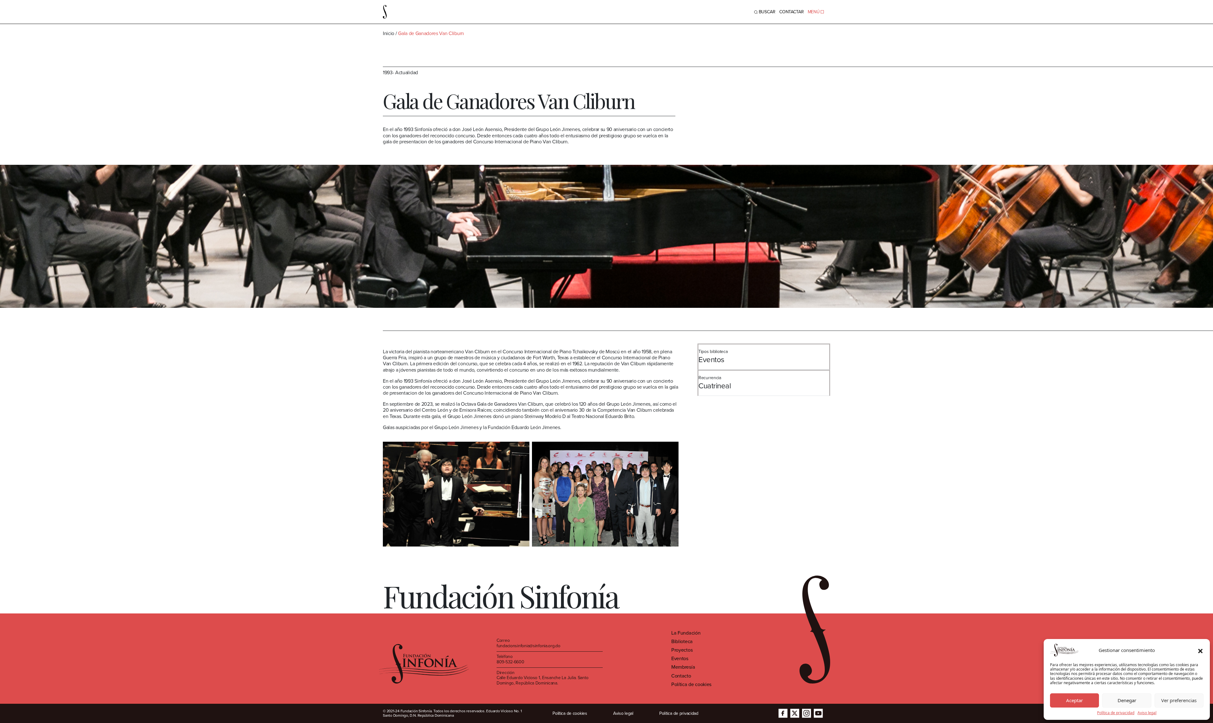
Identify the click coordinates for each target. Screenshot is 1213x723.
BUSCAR (767, 12)
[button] (1200, 650)
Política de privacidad (1115, 713)
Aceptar (1074, 700)
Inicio (388, 33)
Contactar (791, 12)
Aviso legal (1147, 713)
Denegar (1127, 700)
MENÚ (814, 12)
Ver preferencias (1179, 700)
